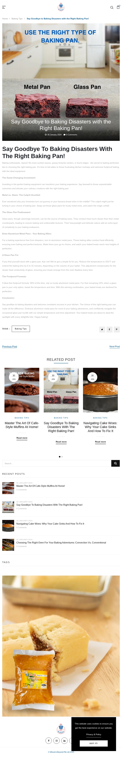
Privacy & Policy (93, 734)
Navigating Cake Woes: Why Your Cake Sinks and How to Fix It (100, 427)
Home (5, 18)
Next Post (115, 346)
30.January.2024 (54, 135)
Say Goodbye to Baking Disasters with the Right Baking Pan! (61, 427)
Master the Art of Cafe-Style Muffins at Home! (22, 425)
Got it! (94, 743)
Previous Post (9, 346)
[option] (22, 401)
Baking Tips (17, 18)
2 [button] (62, 456)
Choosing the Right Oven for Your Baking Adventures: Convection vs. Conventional (61, 542)
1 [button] (59, 456)
